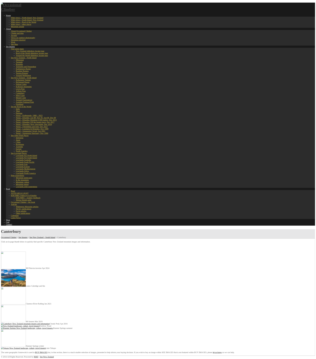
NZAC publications (23, 209)
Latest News (16, 218)
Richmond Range (23, 82)
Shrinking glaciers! (18, 40)
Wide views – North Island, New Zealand (27, 18)
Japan (18, 140)
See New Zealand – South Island (24, 78)
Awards (14, 35)
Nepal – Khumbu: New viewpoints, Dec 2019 (34, 124)
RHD (36, 357)
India (18, 109)
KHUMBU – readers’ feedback (28, 198)
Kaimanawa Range (23, 69)
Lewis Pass (20, 89)
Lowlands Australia (23, 160)
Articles (14, 204)
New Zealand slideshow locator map (30, 51)
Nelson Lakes (21, 84)
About (8, 29)
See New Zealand (47, 357)
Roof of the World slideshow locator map (32, 53)
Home (8, 15)
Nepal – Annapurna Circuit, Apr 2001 (30, 131)
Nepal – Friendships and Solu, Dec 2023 (32, 127)
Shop (8, 220)
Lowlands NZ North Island (26, 155)
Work (13, 42)
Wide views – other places (21, 24)
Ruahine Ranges (22, 71)
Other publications (23, 213)
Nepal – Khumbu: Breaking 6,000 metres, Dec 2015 (36, 120)
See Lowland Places (19, 153)
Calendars (15, 216)
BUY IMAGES (41, 352)
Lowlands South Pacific (25, 162)
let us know (217, 352)
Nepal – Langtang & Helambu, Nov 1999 (32, 129)
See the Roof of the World (21, 107)
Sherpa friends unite (23, 200)
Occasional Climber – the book (23, 202)
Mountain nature (22, 184)
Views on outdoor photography (23, 38)
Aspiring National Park (25, 102)
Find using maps (17, 49)
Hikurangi (20, 60)
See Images (10, 47)
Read (8, 189)
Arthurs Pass (21, 91)
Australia (19, 147)
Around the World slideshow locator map (32, 55)
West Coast (20, 95)
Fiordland (19, 104)
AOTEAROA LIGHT (20, 193)
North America (21, 151)
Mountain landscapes (24, 178)
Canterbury (20, 93)
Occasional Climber (8, 237)
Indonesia (19, 138)
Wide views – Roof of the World (23, 22)
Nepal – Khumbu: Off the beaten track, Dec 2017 (35, 122)
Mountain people (17, 27)
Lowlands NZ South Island (26, 158)
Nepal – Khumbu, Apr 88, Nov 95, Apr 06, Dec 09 (36, 118)
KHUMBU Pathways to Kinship (24, 196)
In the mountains (22, 180)
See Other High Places (20, 135)
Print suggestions (17, 175)
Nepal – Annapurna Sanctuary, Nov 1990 (32, 133)
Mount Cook (21, 98)
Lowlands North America (26, 173)
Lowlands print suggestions (26, 187)
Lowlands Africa (22, 171)
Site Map (14, 44)
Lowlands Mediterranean (25, 169)
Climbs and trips (17, 33)
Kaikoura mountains (24, 87)
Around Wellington (23, 75)
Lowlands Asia (22, 164)
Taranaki (19, 62)
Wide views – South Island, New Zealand (27, 20)
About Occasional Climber (21, 31)
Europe (18, 149)
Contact (9, 224)
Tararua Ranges (22, 73)
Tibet (18, 111)
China (18, 142)
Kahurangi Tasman (23, 80)
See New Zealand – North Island (24, 58)
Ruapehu (19, 64)
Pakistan (19, 113)
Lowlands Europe (23, 167)
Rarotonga (20, 144)
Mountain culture (22, 182)
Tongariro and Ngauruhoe (26, 67)
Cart (7, 222)
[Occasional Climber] (16, 9)
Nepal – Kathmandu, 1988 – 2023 (29, 115)
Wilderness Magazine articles (27, 207)
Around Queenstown (24, 100)
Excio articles (21, 211)
